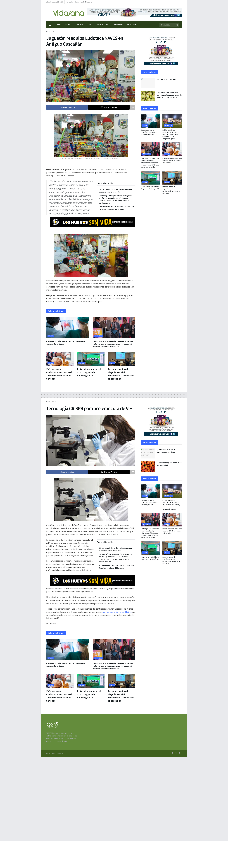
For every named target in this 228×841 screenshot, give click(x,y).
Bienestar (131, 25)
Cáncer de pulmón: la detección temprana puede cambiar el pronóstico (149, 132)
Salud (67, 25)
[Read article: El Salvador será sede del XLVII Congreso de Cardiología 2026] (90, 359)
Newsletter (69, 2)
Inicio (58, 25)
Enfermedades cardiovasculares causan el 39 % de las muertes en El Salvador (172, 160)
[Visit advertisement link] (134, 12)
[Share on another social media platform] (132, 107)
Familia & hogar (104, 25)
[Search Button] (177, 25)
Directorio (88, 2)
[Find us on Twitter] (176, 753)
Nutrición (78, 25)
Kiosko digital (79, 2)
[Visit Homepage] (65, 12)
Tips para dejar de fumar (167, 79)
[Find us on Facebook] (172, 753)
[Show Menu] (50, 25)
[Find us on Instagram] (179, 753)
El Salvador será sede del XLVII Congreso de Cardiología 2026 (89, 372)
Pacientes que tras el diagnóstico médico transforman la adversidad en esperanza (171, 190)
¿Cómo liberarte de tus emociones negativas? (166, 450)
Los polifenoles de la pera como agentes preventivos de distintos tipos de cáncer (169, 95)
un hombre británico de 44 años (117, 612)
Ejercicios (168, 125)
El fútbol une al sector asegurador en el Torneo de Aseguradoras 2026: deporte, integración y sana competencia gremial (171, 134)
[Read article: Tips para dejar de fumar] (148, 83)
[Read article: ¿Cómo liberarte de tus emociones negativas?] (148, 453)
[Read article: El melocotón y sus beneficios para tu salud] (148, 466)
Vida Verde (118, 25)
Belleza (89, 25)
